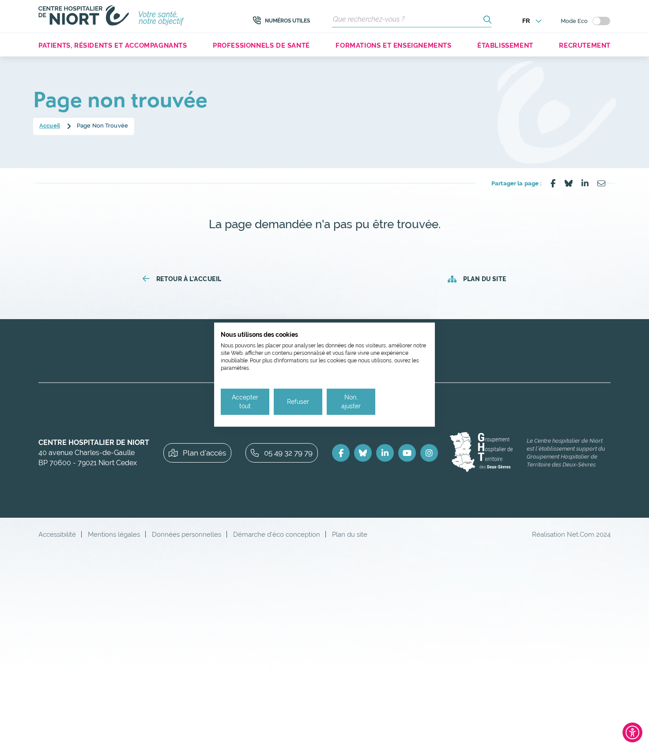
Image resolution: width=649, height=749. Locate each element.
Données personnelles (186, 534)
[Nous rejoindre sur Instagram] (429, 453)
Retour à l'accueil (188, 278)
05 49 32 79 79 (288, 452)
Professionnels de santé (261, 45)
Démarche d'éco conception (276, 534)
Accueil (49, 125)
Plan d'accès (204, 452)
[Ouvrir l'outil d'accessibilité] (632, 732)
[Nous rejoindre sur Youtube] (407, 453)
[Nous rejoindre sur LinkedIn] (385, 453)
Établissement (505, 45)
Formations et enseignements (393, 45)
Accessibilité (57, 534)
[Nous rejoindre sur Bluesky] (363, 453)
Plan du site (484, 278)
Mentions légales (114, 534)
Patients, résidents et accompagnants (112, 45)
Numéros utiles (287, 21)
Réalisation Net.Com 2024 (571, 534)
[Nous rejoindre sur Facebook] (341, 453)
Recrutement (585, 45)
